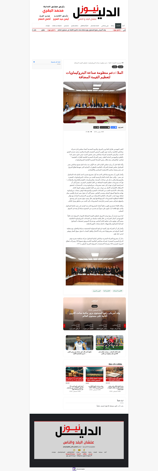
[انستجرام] (74, 450)
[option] (94, 313)
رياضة (112, 25)
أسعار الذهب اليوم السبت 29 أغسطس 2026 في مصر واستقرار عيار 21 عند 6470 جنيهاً (75, 387)
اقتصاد (118, 25)
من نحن (90, 454)
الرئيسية (119, 63)
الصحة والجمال (95, 25)
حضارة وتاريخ (74, 25)
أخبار (123, 25)
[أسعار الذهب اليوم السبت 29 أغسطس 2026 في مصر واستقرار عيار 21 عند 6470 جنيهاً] (74, 376)
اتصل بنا (79, 454)
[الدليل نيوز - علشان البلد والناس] (79, 11)
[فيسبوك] (84, 450)
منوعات (48, 25)
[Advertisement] (79, 45)
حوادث (78, 452)
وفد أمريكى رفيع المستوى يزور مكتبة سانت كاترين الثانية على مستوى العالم (90, 30)
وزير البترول (96, 291)
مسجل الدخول (109, 406)
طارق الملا (106, 291)
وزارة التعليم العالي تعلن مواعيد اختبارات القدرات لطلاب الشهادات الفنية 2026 (115, 387)
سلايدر (115, 67)
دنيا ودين (66, 25)
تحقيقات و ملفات (57, 25)
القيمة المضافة (117, 291)
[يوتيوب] (79, 450)
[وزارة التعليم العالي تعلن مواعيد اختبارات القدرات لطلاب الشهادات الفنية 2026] (114, 376)
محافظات (84, 452)
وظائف (84, 454)
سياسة (100, 452)
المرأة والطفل (84, 25)
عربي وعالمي (105, 25)
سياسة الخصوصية (70, 454)
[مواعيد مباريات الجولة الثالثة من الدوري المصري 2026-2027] (94, 376)
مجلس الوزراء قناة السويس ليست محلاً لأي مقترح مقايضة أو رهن (94, 314)
